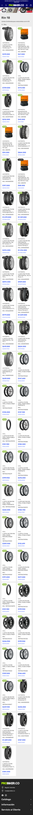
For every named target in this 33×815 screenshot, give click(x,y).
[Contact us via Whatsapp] (27, 5)
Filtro (4, 24)
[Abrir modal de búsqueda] (6, 5)
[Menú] (2, 5)
